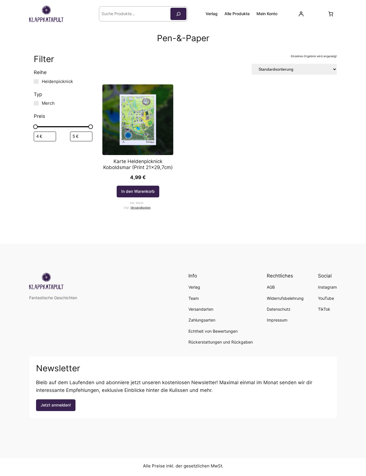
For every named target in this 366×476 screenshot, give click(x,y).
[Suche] (178, 14)
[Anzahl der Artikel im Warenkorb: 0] (331, 14)
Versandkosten (140, 207)
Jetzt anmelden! (56, 404)
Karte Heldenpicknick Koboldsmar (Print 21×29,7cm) (138, 164)
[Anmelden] (301, 14)
